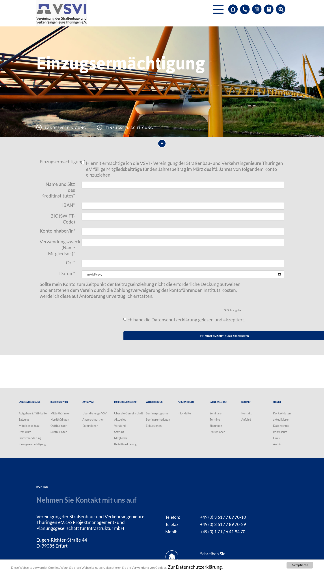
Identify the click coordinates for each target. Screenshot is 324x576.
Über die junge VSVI (95, 413)
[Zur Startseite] (233, 9)
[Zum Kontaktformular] (245, 9)
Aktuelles (120, 419)
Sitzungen (216, 425)
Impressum (280, 432)
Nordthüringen (59, 419)
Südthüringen (58, 432)
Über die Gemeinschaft (128, 413)
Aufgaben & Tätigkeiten (33, 413)
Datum (67, 273)
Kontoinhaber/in (57, 231)
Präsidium (25, 432)
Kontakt (246, 413)
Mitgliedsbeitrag (29, 425)
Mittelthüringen (60, 413)
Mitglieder (120, 438)
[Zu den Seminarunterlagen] (269, 9)
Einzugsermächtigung (59, 161)
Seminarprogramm (157, 413)
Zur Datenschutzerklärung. (195, 567)
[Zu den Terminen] (257, 9)
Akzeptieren (300, 565)
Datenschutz (281, 425)
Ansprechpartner (93, 419)
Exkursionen (90, 425)
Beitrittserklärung (30, 438)
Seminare (216, 413)
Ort (70, 262)
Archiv (277, 444)
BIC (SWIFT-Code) (62, 219)
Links (276, 438)
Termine (215, 419)
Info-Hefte (184, 413)
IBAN (68, 205)
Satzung (24, 419)
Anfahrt (246, 419)
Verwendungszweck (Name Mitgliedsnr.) (59, 247)
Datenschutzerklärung (174, 319)
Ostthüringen (58, 425)
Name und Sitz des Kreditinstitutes (58, 190)
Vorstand (120, 425)
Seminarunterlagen (158, 419)
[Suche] (280, 9)
